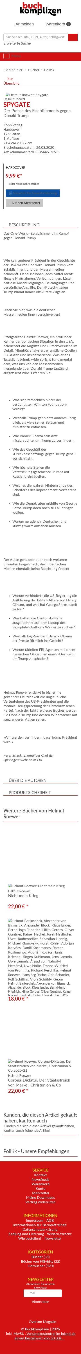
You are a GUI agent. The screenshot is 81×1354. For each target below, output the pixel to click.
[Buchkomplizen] (40, 9)
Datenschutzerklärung (39, 1229)
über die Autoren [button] (28, 781)
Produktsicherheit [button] (30, 793)
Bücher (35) (41, 1257)
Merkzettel (40, 1193)
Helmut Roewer (14, 99)
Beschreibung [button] (24, 225)
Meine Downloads (40, 1197)
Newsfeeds (40, 1179)
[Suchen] (73, 37)
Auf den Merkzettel (25, 203)
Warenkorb (56, 24)
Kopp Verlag (12, 125)
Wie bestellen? (29, 1238)
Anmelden (24, 24)
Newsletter (53, 1238)
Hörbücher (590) (41, 1266)
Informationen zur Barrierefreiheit (40, 1225)
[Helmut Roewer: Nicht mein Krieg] (40, 857)
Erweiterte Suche (17, 43)
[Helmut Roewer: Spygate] (42, 95)
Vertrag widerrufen (40, 1202)
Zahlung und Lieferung (26, 1234)
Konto (40, 1188)
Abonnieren (40, 1302)
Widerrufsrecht (59, 1234)
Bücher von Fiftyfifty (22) (40, 1261)
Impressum (34, 1220)
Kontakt (40, 1175)
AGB (50, 1220)
